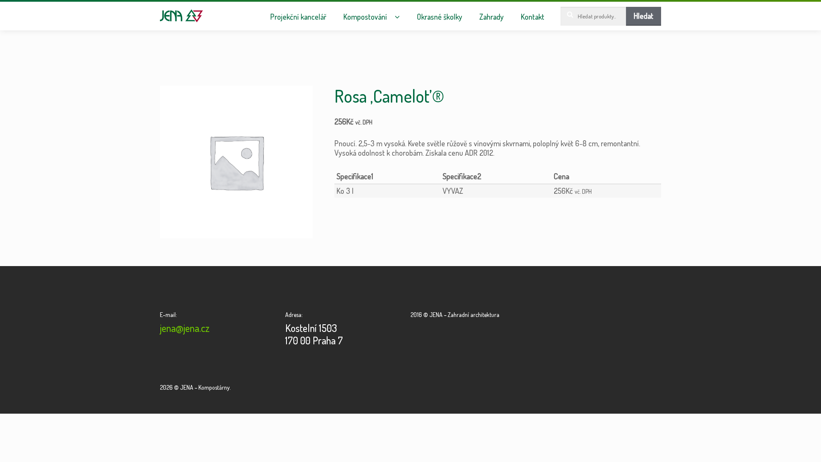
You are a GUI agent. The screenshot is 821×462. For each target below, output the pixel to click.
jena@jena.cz (185, 328)
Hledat (643, 16)
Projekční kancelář (298, 16)
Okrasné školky (439, 16)
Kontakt (532, 16)
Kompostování (365, 16)
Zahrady (491, 16)
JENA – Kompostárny (181, 15)
